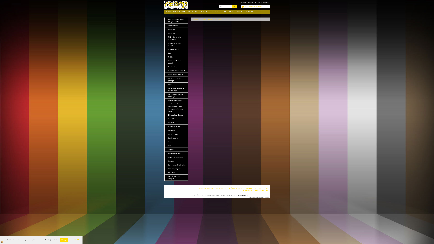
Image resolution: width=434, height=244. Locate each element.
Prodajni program (175, 12)
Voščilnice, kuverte (206, 19)
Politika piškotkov (261, 190)
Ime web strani (221, 188)
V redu (63, 240)
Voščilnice (218, 19)
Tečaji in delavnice (198, 12)
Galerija (215, 12)
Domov (196, 19)
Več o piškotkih (74, 240)
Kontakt (250, 12)
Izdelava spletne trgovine (256, 197)
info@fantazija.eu (243, 195)
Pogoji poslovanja (232, 12)
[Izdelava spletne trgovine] (267, 197)
